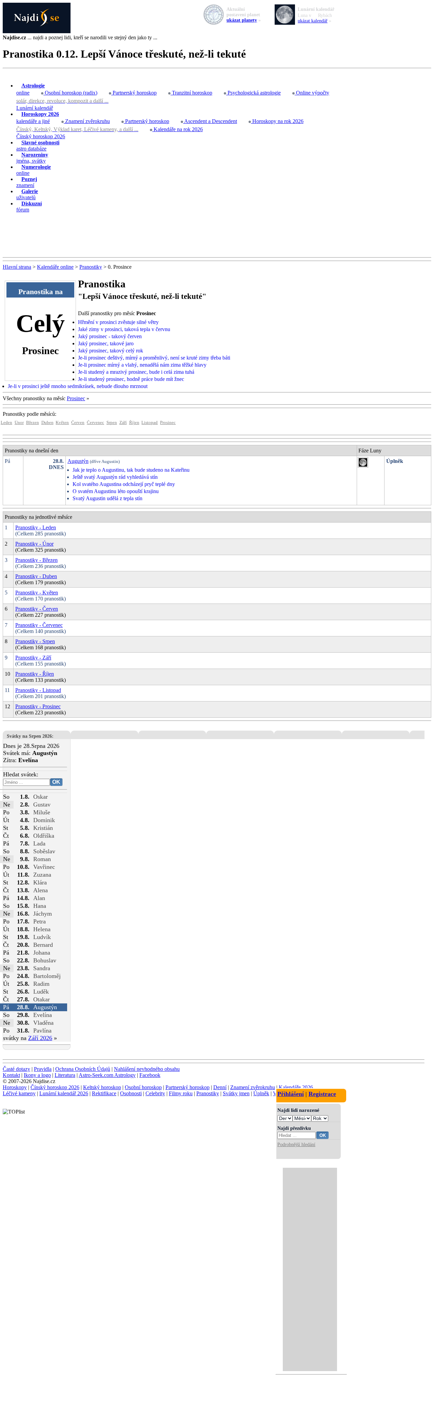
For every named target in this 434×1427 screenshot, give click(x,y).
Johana (41, 952)
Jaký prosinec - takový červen (110, 336)
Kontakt (11, 1075)
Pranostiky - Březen (36, 560)
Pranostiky (90, 267)
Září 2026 (40, 1038)
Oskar (40, 796)
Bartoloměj (47, 976)
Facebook (149, 1075)
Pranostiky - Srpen (35, 641)
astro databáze (37, 145)
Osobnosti (131, 1093)
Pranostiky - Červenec (39, 625)
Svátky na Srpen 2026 (29, 736)
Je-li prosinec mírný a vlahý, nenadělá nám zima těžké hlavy (142, 365)
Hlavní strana (17, 267)
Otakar (41, 999)
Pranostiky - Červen (36, 609)
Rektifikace (104, 1093)
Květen (62, 422)
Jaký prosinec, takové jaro (106, 343)
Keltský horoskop (102, 1087)
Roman (42, 859)
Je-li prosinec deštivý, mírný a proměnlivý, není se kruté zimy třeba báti (154, 358)
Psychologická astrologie (253, 93)
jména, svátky (32, 158)
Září (123, 422)
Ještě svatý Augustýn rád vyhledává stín (115, 477)
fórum (29, 206)
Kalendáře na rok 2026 (177, 129)
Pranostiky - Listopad (38, 690)
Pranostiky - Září (33, 657)
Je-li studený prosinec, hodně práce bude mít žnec (131, 379)
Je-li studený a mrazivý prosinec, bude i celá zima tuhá (136, 372)
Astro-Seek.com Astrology (107, 1075)
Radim (41, 983)
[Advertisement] (217, 235)
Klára (40, 882)
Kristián (43, 827)
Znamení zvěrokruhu (87, 121)
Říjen (134, 422)
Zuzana (42, 874)
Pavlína (42, 1030)
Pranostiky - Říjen (34, 674)
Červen (77, 422)
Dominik (44, 820)
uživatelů (27, 194)
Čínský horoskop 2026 (40, 136)
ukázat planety (241, 20)
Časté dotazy (16, 1069)
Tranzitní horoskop (191, 93)
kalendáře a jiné (37, 117)
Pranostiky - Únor (34, 544)
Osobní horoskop (143, 1087)
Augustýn (77, 461)
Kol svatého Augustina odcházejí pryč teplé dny (124, 484)
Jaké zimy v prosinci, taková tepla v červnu (124, 329)
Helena (42, 929)
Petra (39, 921)
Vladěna (43, 1022)
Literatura (65, 1075)
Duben (47, 422)
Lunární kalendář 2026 (63, 1093)
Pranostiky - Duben (36, 576)
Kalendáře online (55, 267)
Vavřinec (44, 866)
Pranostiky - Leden (35, 527)
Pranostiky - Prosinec (38, 706)
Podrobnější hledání (296, 1144)
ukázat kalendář (313, 20)
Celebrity (155, 1093)
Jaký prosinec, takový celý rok (110, 350)
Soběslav (44, 851)
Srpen (111, 422)
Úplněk (261, 1093)
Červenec (95, 422)
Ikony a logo (37, 1075)
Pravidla (43, 1069)
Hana (39, 905)
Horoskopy (15, 1087)
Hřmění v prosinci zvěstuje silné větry (118, 322)
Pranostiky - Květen (36, 592)
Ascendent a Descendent (210, 121)
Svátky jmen (236, 1093)
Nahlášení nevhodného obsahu (147, 1069)
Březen (32, 422)
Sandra (41, 968)
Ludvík (42, 937)
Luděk (41, 991)
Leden (6, 422)
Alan (39, 898)
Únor (19, 422)
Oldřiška (43, 835)
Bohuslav (44, 960)
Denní (219, 1087)
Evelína (42, 1015)
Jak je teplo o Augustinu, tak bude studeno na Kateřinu (131, 470)
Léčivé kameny (19, 1093)
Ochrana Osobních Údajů (82, 1069)
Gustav (42, 804)
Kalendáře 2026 (296, 1087)
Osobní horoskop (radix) (70, 93)
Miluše (41, 812)
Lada (39, 843)
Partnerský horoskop (134, 93)
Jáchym (42, 913)
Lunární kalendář (34, 108)
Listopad (149, 422)
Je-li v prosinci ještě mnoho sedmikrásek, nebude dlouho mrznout (77, 386)
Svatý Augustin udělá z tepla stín (107, 498)
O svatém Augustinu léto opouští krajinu (116, 491)
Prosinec (76, 398)
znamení (26, 182)
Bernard (43, 944)
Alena (40, 890)
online (30, 89)
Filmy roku (181, 1093)
